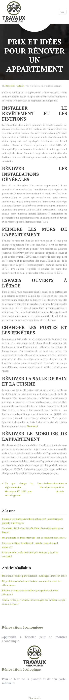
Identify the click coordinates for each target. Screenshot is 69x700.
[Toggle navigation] (62, 11)
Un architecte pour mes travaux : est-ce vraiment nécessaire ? (34, 537)
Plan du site (34, 697)
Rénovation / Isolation (15, 86)
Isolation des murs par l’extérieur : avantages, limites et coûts (34, 575)
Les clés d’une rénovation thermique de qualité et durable (50, 487)
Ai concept (32, 426)
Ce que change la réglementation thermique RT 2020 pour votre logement (18, 489)
